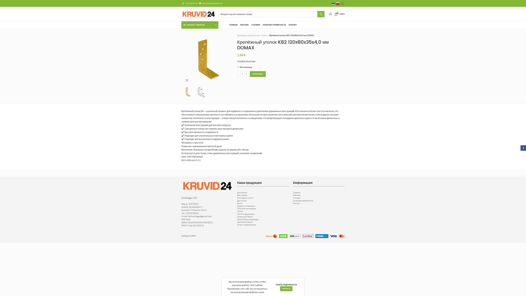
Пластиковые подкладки (248, 219)
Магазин (297, 195)
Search (321, 14)
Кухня (239, 203)
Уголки (264, 35)
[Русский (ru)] (337, 3)
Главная (296, 192)
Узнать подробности (286, 285)
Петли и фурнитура (245, 214)
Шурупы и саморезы (246, 206)
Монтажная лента (245, 198)
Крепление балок (245, 222)
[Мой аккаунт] (330, 14)
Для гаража (242, 195)
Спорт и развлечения (246, 225)
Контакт (296, 203)
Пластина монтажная (246, 208)
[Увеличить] (186, 80)
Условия (296, 198)
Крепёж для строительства (248, 35)
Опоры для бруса (245, 216)
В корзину (258, 74)
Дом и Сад (241, 200)
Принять (286, 289)
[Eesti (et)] (333, 3)
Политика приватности (303, 200)
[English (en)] (342, 3)
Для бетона (242, 192)
